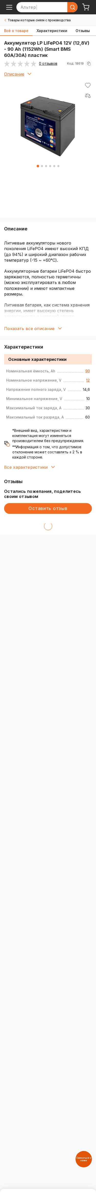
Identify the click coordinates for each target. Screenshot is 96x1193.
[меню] (9, 7)
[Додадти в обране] (88, 85)
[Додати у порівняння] (88, 95)
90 (87, 371)
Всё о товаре (16, 30)
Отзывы (83, 30)
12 (88, 380)
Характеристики (52, 30)
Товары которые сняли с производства (39, 20)
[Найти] (72, 7)
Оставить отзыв (47, 508)
